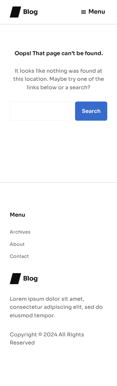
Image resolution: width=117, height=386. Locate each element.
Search (91, 111)
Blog (30, 12)
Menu (96, 11)
